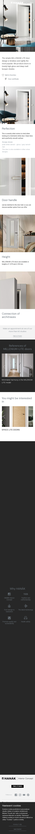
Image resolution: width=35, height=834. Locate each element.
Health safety (25, 622)
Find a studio (17, 336)
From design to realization (9, 611)
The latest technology (25, 610)
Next (31, 367)
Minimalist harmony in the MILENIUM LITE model (17, 381)
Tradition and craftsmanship (26, 599)
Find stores (17, 786)
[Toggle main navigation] (3, 3)
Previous (4, 367)
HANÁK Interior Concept (9, 599)
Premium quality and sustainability (9, 622)
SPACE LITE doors (11, 430)
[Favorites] (26, 3)
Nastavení (17, 829)
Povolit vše (17, 824)
